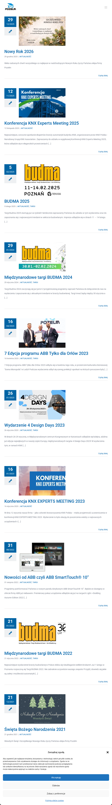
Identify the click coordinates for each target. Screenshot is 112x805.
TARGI (32, 206)
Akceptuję (56, 777)
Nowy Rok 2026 (19, 51)
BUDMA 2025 (16, 201)
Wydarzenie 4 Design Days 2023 (34, 425)
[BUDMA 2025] (42, 180)
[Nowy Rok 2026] (42, 31)
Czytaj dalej (103, 75)
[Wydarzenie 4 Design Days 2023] (42, 405)
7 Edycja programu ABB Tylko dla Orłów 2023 (46, 353)
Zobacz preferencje (56, 793)
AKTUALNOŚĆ (25, 56)
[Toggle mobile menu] (106, 7)
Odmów (56, 785)
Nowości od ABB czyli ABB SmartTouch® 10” (46, 577)
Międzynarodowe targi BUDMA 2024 (38, 277)
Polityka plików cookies (54, 801)
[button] (107, 752)
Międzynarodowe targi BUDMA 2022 (38, 653)
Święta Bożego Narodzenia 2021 (35, 729)
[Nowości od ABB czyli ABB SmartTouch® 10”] (42, 557)
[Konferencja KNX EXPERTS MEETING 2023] (42, 481)
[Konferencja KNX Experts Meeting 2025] (42, 103)
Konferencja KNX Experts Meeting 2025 (41, 123)
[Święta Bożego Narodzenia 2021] (42, 709)
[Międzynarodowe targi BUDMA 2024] (42, 257)
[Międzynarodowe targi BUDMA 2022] (42, 633)
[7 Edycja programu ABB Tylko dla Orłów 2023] (42, 333)
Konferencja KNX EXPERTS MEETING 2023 (44, 501)
